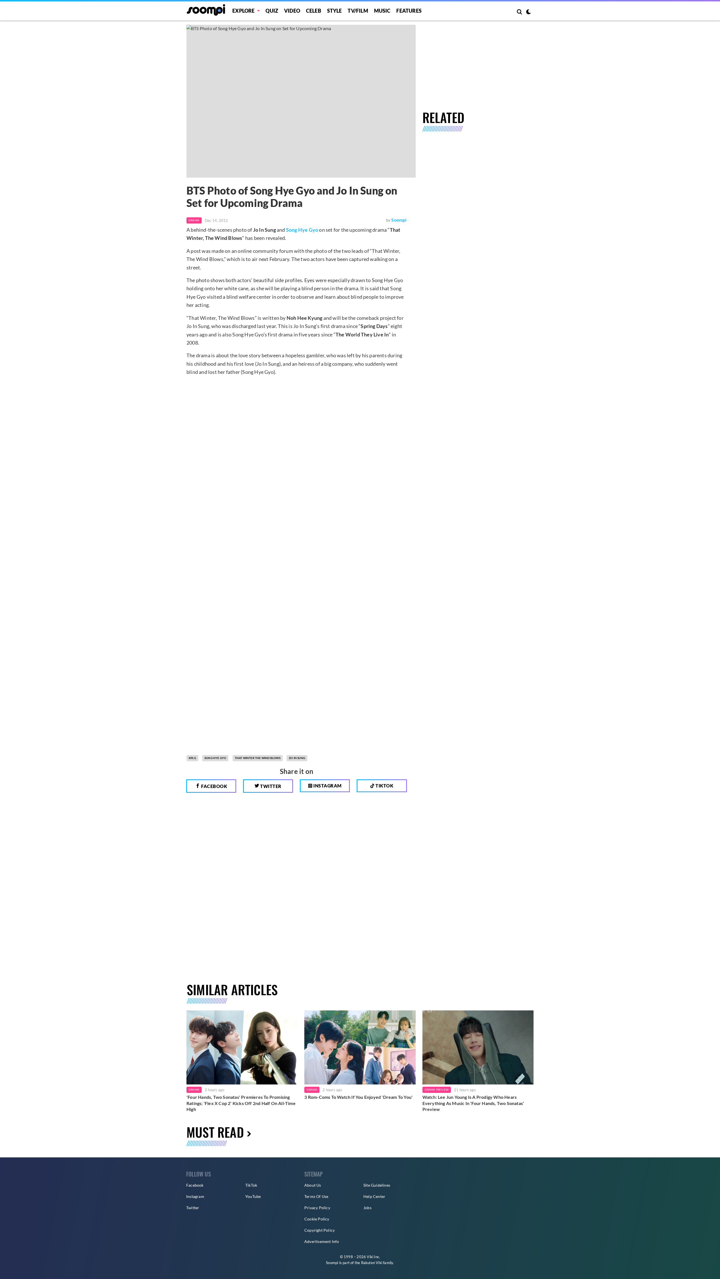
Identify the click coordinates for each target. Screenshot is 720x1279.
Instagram (327, 785)
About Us (312, 1185)
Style (334, 11)
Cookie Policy (316, 1218)
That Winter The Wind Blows (257, 758)
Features (409, 11)
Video (292, 11)
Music (382, 11)
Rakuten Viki (371, 1262)
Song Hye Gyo (302, 230)
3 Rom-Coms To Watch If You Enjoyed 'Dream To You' (358, 1097)
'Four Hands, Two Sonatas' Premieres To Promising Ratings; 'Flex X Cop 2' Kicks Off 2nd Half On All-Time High (241, 1103)
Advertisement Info (321, 1241)
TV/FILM (358, 11)
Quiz (272, 11)
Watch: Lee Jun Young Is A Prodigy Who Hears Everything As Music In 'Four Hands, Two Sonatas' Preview (473, 1103)
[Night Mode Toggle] (528, 12)
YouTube (253, 1196)
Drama (194, 220)
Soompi (398, 219)
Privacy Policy (317, 1207)
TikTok (251, 1185)
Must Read (215, 1131)
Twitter (270, 786)
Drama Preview (437, 1089)
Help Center (374, 1196)
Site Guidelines (376, 1185)
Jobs (367, 1207)
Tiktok (384, 785)
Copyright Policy (319, 1230)
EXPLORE (243, 11)
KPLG (192, 758)
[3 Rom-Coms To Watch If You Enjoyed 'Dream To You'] (359, 1047)
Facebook (213, 786)
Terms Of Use (316, 1196)
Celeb (313, 11)
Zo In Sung (297, 758)
